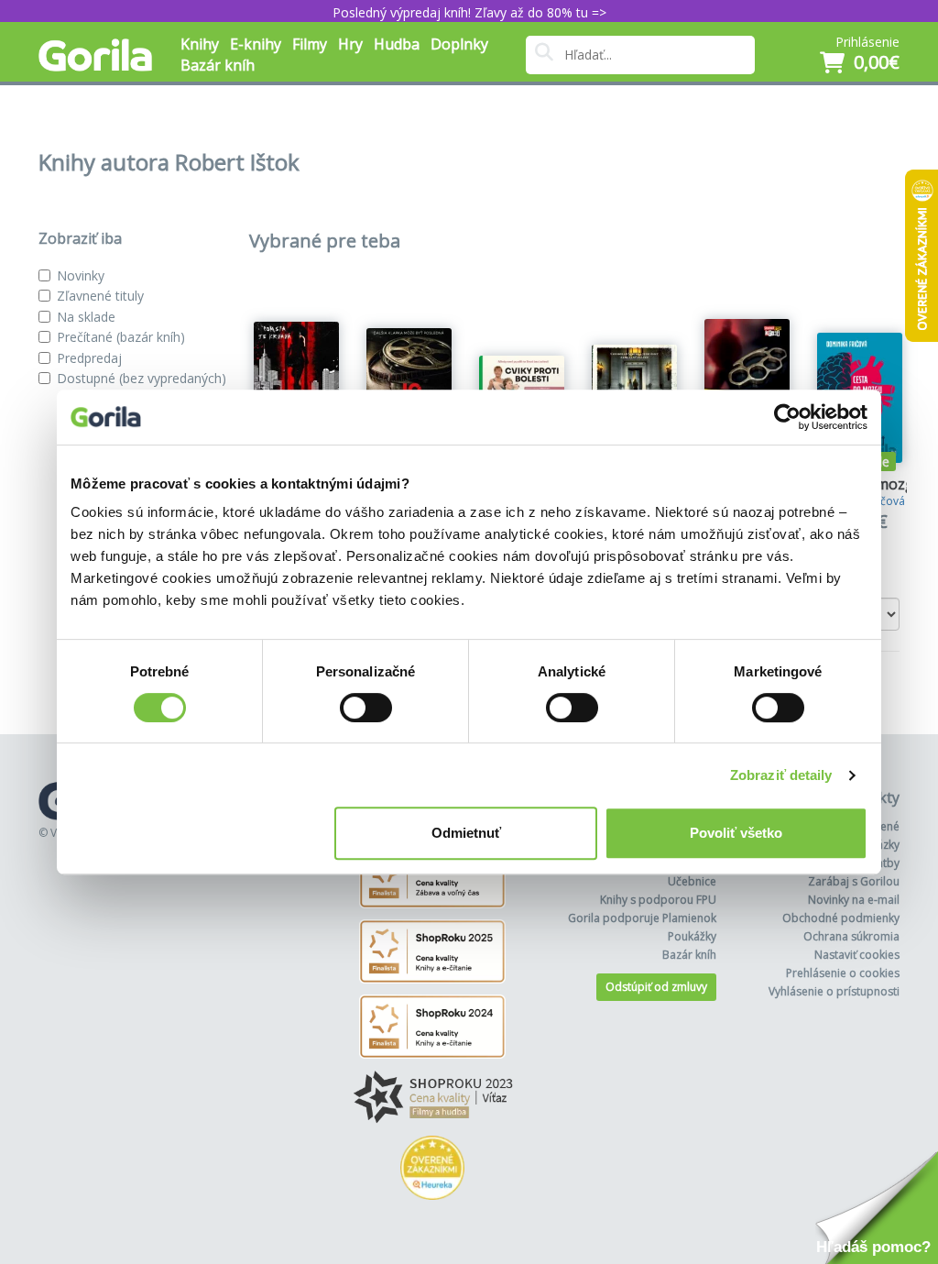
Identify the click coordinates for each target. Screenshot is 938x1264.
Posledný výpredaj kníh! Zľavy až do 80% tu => (469, 12)
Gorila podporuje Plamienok (642, 918)
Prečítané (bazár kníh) (121, 337)
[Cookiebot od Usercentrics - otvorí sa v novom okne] (787, 417)
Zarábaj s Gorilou (854, 881)
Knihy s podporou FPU (658, 899)
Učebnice (692, 881)
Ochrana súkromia (851, 936)
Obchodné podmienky (841, 918)
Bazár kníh (217, 65)
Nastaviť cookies (857, 954)
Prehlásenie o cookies (843, 973)
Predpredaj (89, 358)
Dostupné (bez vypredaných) (141, 378)
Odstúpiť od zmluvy (656, 987)
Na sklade (86, 316)
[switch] (366, 707)
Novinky (80, 275)
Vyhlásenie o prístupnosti (834, 991)
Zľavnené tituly (100, 295)
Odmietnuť (466, 833)
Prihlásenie (867, 41)
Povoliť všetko (736, 833)
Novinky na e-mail (854, 899)
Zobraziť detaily (781, 775)
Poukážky (692, 936)
